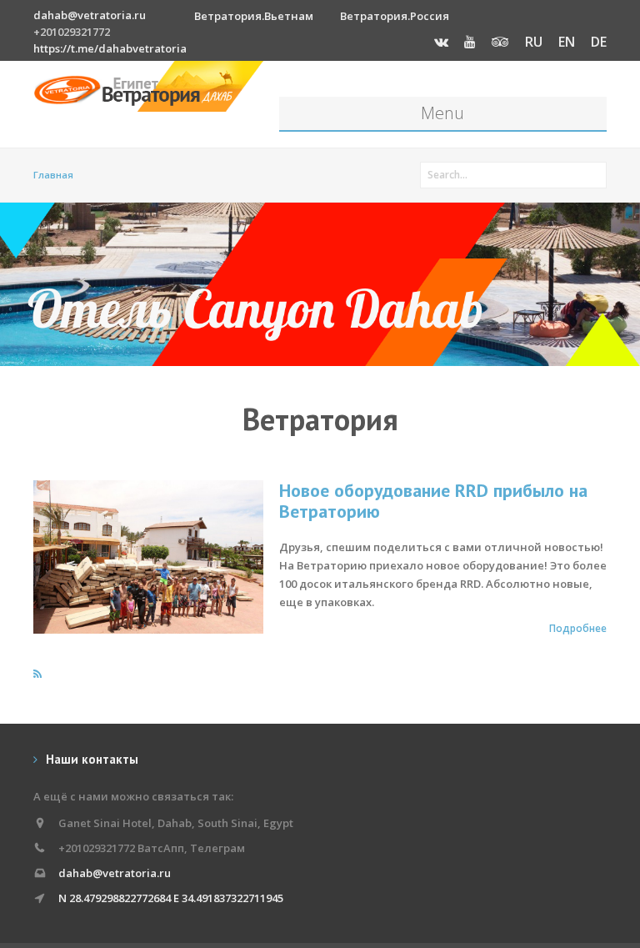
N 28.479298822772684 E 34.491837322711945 (170, 897)
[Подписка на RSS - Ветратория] (37, 673)
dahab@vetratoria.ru (89, 15)
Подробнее (578, 628)
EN (566, 42)
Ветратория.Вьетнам (253, 15)
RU (533, 42)
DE (599, 42)
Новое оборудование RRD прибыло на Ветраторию (433, 501)
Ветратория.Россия (394, 15)
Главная (53, 174)
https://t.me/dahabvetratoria (110, 48)
